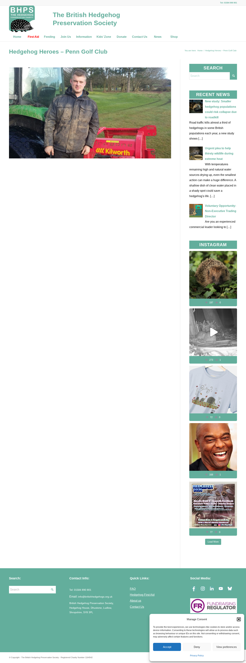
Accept (167, 646)
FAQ (133, 588)
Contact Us (137, 606)
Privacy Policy (197, 655)
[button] (239, 619)
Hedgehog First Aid (142, 594)
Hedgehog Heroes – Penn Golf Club (58, 51)
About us (135, 600)
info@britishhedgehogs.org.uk (95, 596)
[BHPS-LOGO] (22, 18)
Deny (197, 646)
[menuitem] (17, 36)
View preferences (226, 646)
